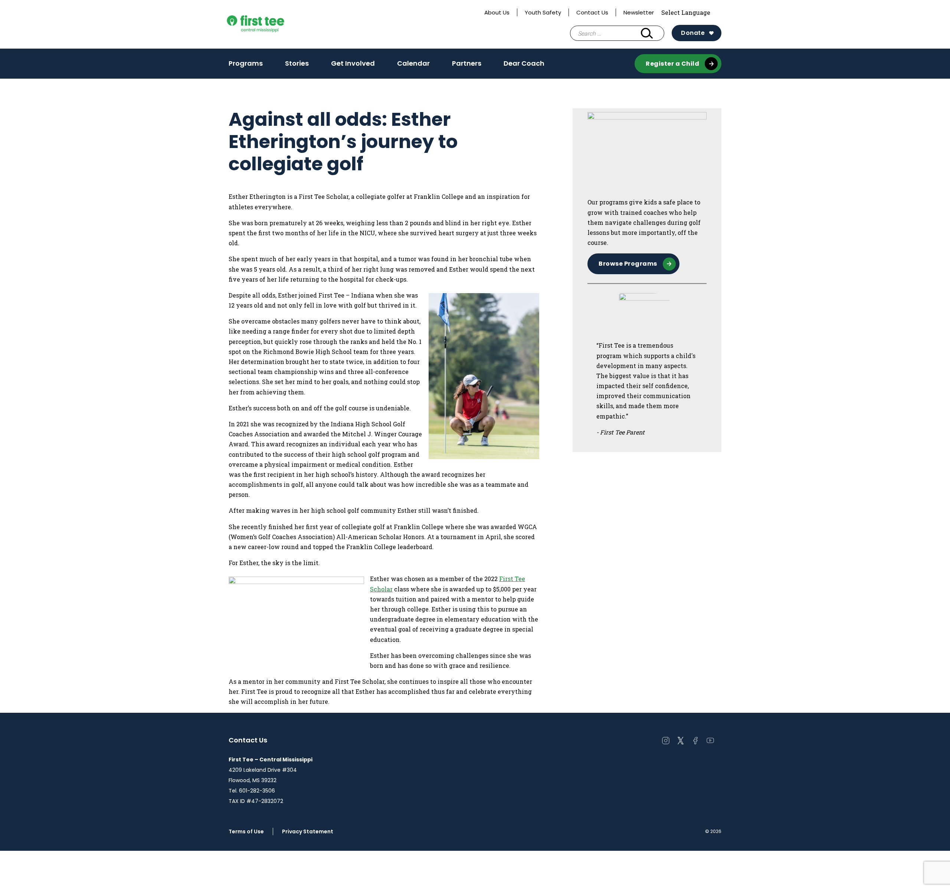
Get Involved (353, 63)
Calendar (413, 63)
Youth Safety (543, 12)
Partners (466, 63)
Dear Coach (524, 63)
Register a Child (672, 63)
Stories (297, 63)
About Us (497, 12)
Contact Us (592, 12)
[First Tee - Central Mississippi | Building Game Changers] (269, 24)
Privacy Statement (307, 831)
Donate (693, 33)
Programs (246, 65)
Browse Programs (628, 263)
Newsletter (638, 12)
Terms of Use (246, 831)
